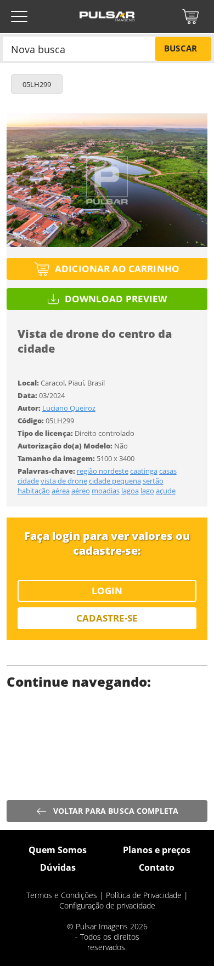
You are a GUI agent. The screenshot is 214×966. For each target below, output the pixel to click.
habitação (34, 491)
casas (168, 471)
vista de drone (64, 481)
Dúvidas (58, 867)
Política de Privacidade (144, 895)
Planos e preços (156, 850)
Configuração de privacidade (107, 905)
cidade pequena (115, 481)
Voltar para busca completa (116, 811)
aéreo (80, 491)
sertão (153, 481)
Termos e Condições (61, 895)
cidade (28, 481)
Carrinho (190, 16)
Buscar (180, 48)
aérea (61, 491)
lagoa (130, 491)
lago (147, 491)
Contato (156, 867)
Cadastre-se (107, 618)
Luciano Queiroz (68, 408)
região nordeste (102, 471)
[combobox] (79, 48)
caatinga (143, 471)
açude (166, 491)
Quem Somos (58, 850)
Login (107, 590)
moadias (106, 491)
